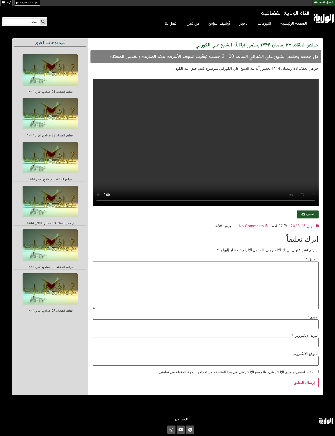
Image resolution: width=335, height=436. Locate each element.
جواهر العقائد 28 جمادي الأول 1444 (50, 135)
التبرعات (264, 23)
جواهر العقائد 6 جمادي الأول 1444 (50, 179)
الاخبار (244, 23)
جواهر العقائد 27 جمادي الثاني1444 (50, 310)
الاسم (313, 317)
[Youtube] (181, 430)
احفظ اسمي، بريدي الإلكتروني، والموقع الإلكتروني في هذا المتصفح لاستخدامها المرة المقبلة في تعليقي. (236, 372)
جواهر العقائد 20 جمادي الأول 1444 (50, 267)
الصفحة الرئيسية (293, 23)
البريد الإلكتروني (305, 335)
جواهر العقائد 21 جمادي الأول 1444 (50, 92)
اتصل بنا (171, 23)
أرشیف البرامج (219, 23)
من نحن (193, 23)
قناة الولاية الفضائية (285, 13)
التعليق (312, 259)
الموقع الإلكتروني (306, 353)
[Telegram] (190, 430)
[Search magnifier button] (43, 21)
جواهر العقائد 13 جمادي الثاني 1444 (50, 223)
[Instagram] (171, 430)
